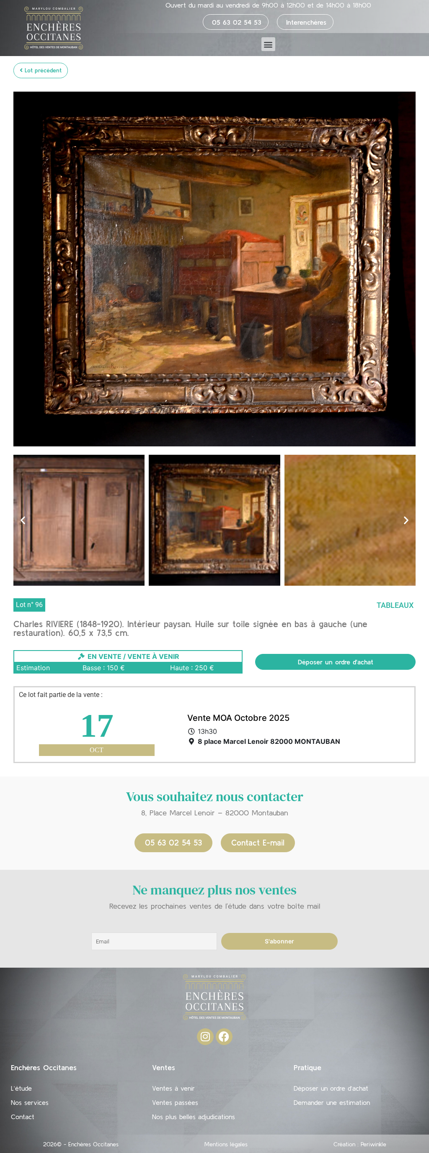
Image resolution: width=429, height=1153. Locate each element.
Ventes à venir (173, 1088)
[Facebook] (224, 1036)
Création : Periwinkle (359, 1144)
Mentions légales (226, 1144)
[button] (268, 44)
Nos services (30, 1102)
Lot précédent (42, 70)
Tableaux (395, 605)
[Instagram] (205, 1036)
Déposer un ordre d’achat (331, 1088)
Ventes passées (175, 1102)
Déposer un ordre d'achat (335, 662)
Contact (22, 1116)
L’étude (21, 1088)
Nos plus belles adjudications (193, 1116)
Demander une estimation (332, 1102)
